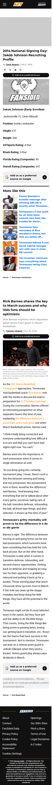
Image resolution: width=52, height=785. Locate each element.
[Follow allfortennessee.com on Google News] (44, 177)
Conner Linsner (14, 331)
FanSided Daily (10, 728)
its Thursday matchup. (33, 401)
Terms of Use (38, 733)
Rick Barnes (35, 392)
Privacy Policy (10, 733)
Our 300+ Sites (39, 723)
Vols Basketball (18, 695)
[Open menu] (4, 4)
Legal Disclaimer (40, 739)
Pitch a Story (38, 728)
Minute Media (19, 761)
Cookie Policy (10, 739)
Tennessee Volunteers (21, 277)
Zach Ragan (12, 64)
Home (6, 277)
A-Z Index (36, 744)
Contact (6, 723)
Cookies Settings (12, 753)
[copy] (20, 70)
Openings (36, 717)
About (5, 717)
